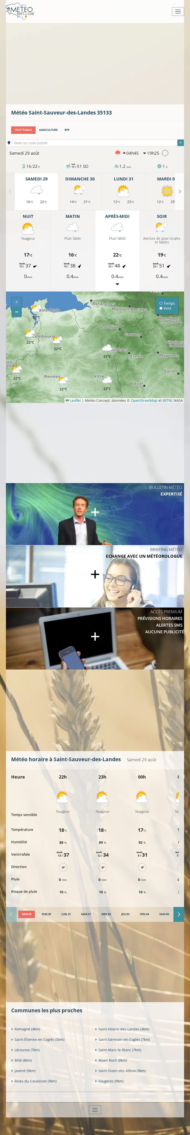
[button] (30, 337)
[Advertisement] (100, 63)
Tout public (23, 130)
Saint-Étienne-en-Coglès (39, 1039)
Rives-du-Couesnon (36, 1081)
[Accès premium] (95, 638)
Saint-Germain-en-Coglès (124, 1039)
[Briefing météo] (95, 576)
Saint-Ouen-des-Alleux (122, 1070)
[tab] (26, 914)
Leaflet (75, 400)
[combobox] (98, 142)
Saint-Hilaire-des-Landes (123, 1029)
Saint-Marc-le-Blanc (119, 1050)
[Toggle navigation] (178, 11)
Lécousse (27, 1050)
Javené (25, 1070)
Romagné (27, 1029)
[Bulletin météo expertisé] (95, 514)
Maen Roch (112, 1060)
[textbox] (98, 143)
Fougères (110, 1081)
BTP (67, 130)
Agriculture (48, 130)
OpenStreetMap (144, 400)
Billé (23, 1060)
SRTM (167, 400)
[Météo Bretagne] (20, 11)
